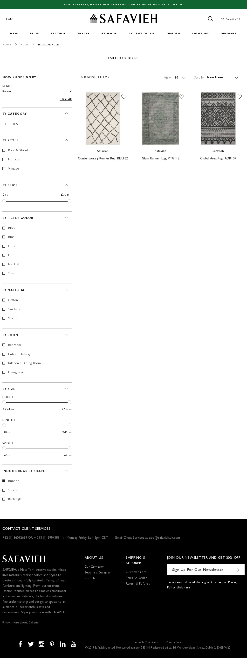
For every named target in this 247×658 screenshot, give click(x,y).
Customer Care (136, 572)
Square (13, 490)
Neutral (13, 264)
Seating (58, 33)
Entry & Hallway (19, 354)
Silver (12, 273)
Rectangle (15, 499)
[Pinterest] (52, 644)
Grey (11, 246)
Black (11, 228)
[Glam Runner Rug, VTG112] (160, 119)
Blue (11, 237)
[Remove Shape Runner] (71, 91)
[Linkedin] (63, 644)
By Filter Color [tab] (17, 218)
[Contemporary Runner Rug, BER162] (102, 119)
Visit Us (90, 578)
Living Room (17, 372)
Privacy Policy (174, 642)
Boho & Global (18, 150)
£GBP (10, 19)
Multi (12, 255)
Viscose (13, 318)
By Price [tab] (10, 185)
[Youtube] (73, 644)
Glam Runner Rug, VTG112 (160, 158)
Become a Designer (98, 573)
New (14, 33)
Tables (83, 33)
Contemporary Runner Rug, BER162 (103, 158)
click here (183, 587)
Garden (173, 33)
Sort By (199, 77)
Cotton (13, 300)
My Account (230, 19)
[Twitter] (31, 644)
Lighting (200, 33)
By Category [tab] (14, 114)
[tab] (37, 82)
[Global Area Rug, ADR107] (218, 119)
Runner (13, 481)
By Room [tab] (10, 335)
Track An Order (136, 578)
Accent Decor (142, 33)
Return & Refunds (138, 584)
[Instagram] (41, 644)
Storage (109, 33)
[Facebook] (20, 644)
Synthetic (14, 309)
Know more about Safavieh (21, 622)
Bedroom (14, 345)
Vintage (13, 169)
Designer (229, 33)
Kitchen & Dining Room (24, 363)
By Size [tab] (8, 389)
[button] (123, 97)
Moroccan (14, 159)
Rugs (34, 33)
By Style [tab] (10, 140)
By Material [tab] (13, 290)
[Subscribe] (239, 569)
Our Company (94, 567)
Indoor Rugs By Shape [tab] (23, 471)
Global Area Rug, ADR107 (218, 158)
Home (6, 44)
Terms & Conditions (145, 642)
